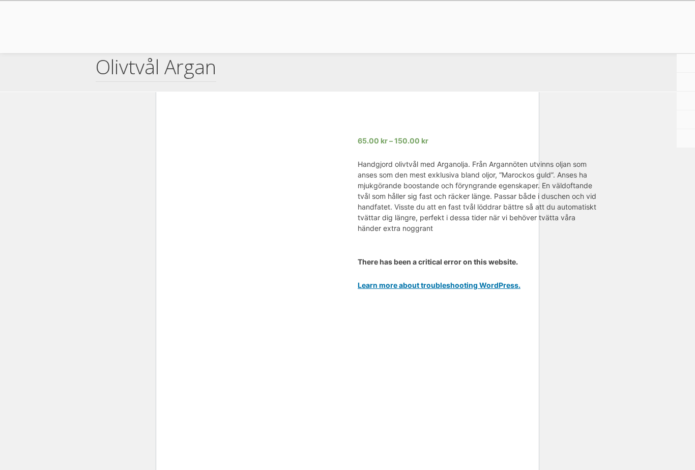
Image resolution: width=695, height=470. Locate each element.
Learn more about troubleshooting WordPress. (439, 285)
